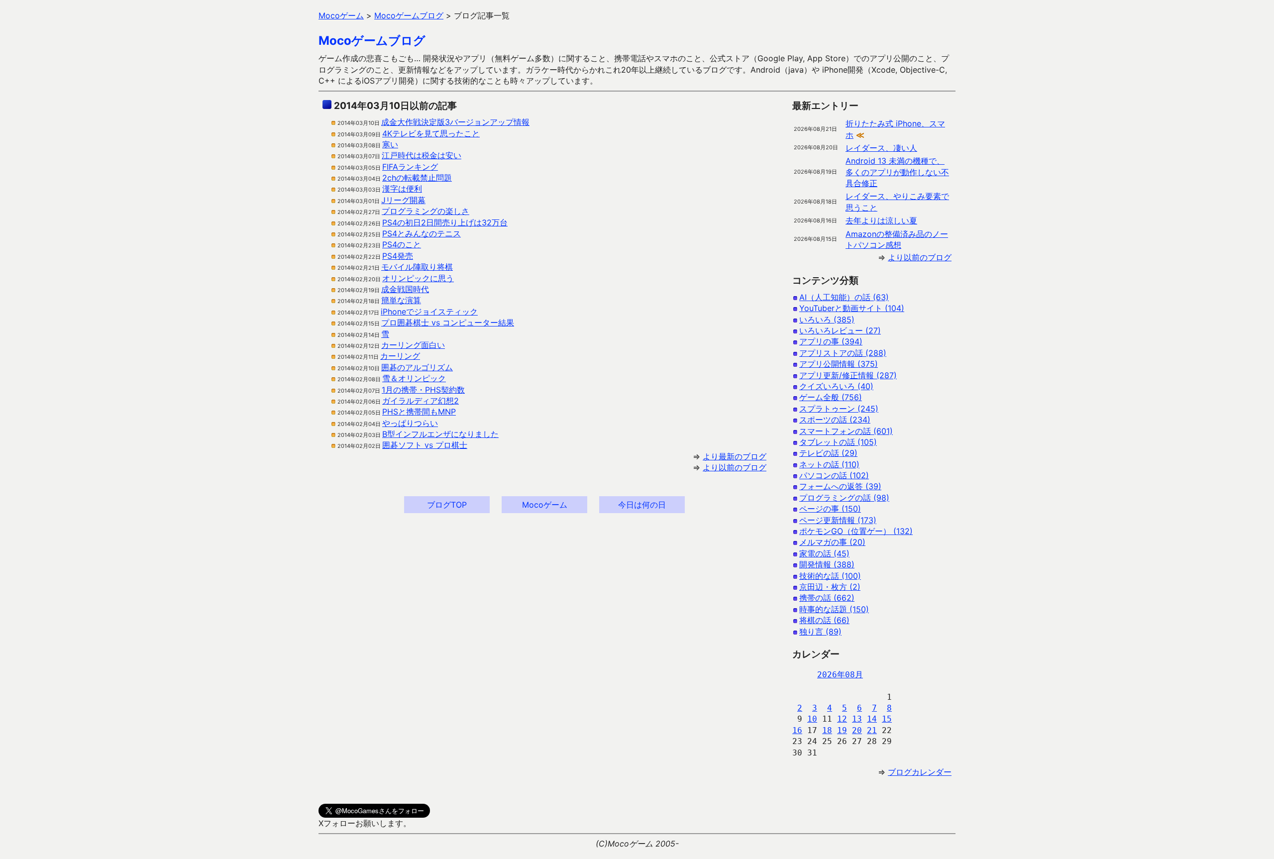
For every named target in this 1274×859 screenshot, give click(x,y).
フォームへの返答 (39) (840, 486)
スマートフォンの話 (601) (846, 431)
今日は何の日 (642, 505)
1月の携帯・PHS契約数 (423, 390)
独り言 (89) (820, 632)
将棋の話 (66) (824, 620)
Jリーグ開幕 (403, 200)
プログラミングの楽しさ (425, 211)
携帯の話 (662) (826, 598)
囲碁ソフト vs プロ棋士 (424, 445)
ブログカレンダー (920, 772)
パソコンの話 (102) (834, 475)
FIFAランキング (410, 167)
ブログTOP (447, 505)
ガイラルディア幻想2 (420, 401)
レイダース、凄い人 (881, 148)
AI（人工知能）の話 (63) (844, 297)
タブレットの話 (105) (838, 442)
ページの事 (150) (830, 509)
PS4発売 (397, 256)
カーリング (400, 356)
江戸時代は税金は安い (421, 155)
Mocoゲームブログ (371, 40)
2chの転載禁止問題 (417, 178)
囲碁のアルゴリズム (417, 367)
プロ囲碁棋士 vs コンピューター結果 (447, 322)
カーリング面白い (413, 345)
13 (857, 719)
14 (872, 719)
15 (887, 719)
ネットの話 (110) (829, 464)
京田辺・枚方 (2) (829, 587)
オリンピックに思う (418, 278)
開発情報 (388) (826, 564)
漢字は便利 (402, 189)
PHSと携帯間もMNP (419, 412)
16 (797, 730)
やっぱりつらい (410, 423)
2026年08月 (840, 674)
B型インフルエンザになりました (440, 434)
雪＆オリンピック (414, 378)
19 (842, 730)
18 (827, 730)
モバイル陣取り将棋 (417, 267)
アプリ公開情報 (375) (838, 364)
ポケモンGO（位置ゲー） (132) (856, 531)
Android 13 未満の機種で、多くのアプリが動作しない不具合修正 (897, 172)
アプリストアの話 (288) (842, 353)
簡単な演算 (401, 300)
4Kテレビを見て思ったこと (431, 133)
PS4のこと (401, 244)
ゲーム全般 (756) (830, 397)
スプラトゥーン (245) (838, 409)
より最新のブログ (734, 456)
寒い (390, 144)
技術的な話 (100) (830, 576)
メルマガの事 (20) (832, 542)
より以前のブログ (734, 467)
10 (812, 719)
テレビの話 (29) (828, 453)
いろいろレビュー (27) (840, 330)
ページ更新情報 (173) (837, 520)
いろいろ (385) (826, 319)
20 (857, 730)
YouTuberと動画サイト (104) (851, 308)
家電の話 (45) (824, 553)
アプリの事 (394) (830, 341)
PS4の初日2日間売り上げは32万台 (445, 222)
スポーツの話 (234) (834, 420)
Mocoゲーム (544, 505)
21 (872, 730)
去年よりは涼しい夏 (881, 220)
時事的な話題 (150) (834, 609)
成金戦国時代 (405, 289)
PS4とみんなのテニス (421, 233)
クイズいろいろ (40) (836, 386)
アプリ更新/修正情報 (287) (848, 375)
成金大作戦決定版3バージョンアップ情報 (455, 122)
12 (842, 719)
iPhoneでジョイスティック (429, 312)
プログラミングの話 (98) (844, 498)
